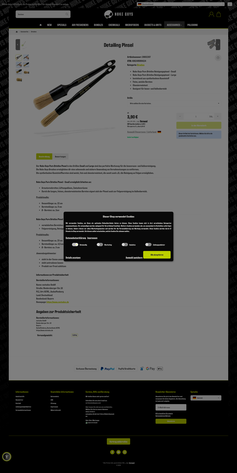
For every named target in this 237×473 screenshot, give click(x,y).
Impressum (92, 237)
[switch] (75, 244)
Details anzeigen (73, 257)
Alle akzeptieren (157, 254)
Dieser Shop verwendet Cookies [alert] (118, 216)
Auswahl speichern (134, 257)
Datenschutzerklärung (76, 237)
